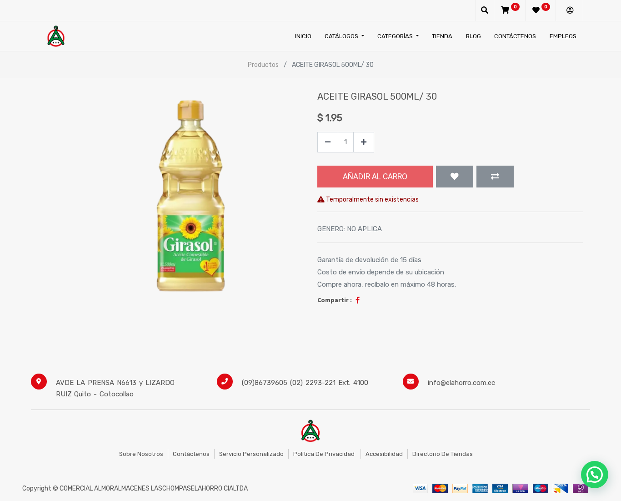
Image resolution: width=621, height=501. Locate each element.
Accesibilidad (384, 453)
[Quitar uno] (327, 142)
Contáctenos (191, 453)
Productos (263, 65)
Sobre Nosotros (141, 453)
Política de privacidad (324, 453)
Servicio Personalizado (251, 453)
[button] (454, 176)
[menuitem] (303, 36)
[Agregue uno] (363, 142)
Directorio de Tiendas (442, 453)
